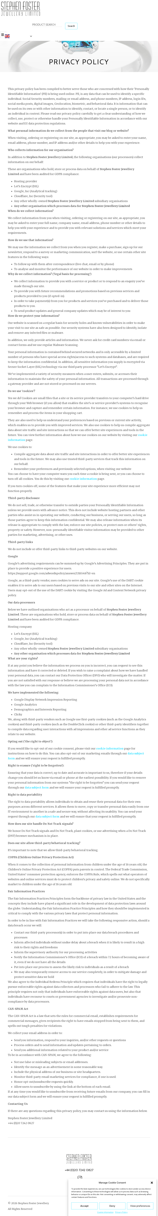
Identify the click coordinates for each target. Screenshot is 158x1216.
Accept (84, 1205)
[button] (151, 1182)
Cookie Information (105, 1212)
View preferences (140, 1205)
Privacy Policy (121, 1212)
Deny (112, 1205)
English (15, 36)
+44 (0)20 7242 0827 (79, 1170)
